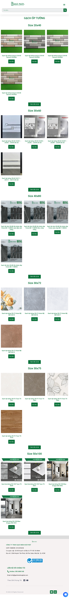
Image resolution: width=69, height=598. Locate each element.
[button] (64, 4)
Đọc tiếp (11, 61)
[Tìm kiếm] (65, 10)
